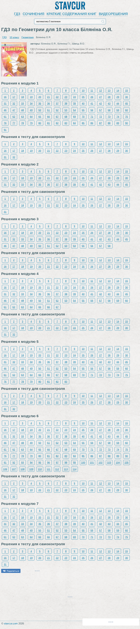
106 (5, 469)
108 (22, 469)
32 (13, 103)
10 (83, 90)
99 (74, 462)
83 (66, 123)
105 (126, 462)
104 (118, 462)
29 (117, 97)
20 (39, 97)
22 (57, 97)
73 (109, 116)
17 (13, 97)
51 (48, 110)
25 (83, 97)
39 (74, 103)
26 (91, 97)
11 (91, 90)
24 (74, 97)
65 (39, 116)
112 (57, 469)
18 (22, 97)
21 (48, 97)
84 (74, 123)
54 (74, 110)
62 (13, 116)
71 (91, 116)
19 (31, 97)
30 (126, 97)
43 (109, 103)
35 (39, 103)
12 (100, 90)
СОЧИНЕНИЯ (33, 14)
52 (57, 110)
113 (66, 469)
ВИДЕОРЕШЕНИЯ (113, 14)
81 (48, 123)
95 (39, 462)
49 (31, 110)
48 (22, 110)
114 (74, 469)
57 (100, 110)
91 (5, 129)
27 (100, 97)
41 (91, 103)
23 (66, 97)
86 (91, 123)
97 (57, 462)
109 (31, 469)
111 (48, 469)
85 (83, 123)
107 (14, 469)
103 (109, 462)
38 (66, 103)
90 (126, 123)
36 (48, 103)
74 (117, 116)
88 (109, 123)
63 (22, 116)
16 (5, 97)
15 (126, 90)
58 (109, 110)
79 (31, 123)
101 (92, 462)
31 (5, 103)
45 (126, 103)
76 (5, 123)
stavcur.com (11, 623)
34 (31, 103)
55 (83, 110)
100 (83, 462)
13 (109, 90)
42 (100, 103)
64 (31, 116)
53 (66, 110)
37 (57, 103)
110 (40, 469)
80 (39, 123)
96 (48, 462)
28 (109, 97)
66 (48, 116)
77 (13, 123)
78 (22, 123)
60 (126, 110)
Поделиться (13, 571)
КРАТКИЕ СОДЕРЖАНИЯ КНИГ (71, 14)
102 (101, 462)
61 (5, 116)
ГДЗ (17, 14)
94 (31, 462)
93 (22, 462)
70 (83, 116)
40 (83, 103)
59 (117, 110)
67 (57, 116)
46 (5, 110)
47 (13, 110)
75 (126, 116)
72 (100, 116)
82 (57, 123)
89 (117, 123)
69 (74, 116)
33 (22, 103)
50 (39, 110)
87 (100, 123)
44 (117, 103)
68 (66, 116)
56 (91, 110)
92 (13, 462)
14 (117, 90)
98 (66, 462)
